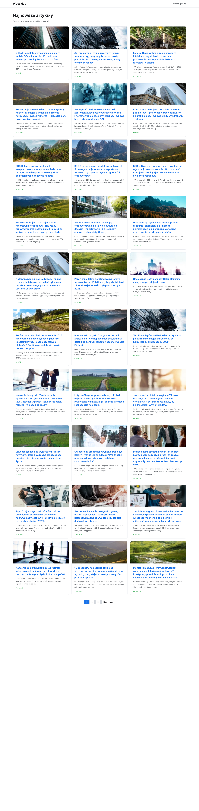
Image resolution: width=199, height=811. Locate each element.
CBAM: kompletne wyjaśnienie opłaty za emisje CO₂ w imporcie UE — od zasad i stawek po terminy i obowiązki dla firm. (38, 56)
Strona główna (179, 4)
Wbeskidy (19, 3)
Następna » (108, 602)
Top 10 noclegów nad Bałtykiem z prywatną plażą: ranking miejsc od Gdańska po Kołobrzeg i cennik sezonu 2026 (157, 338)
